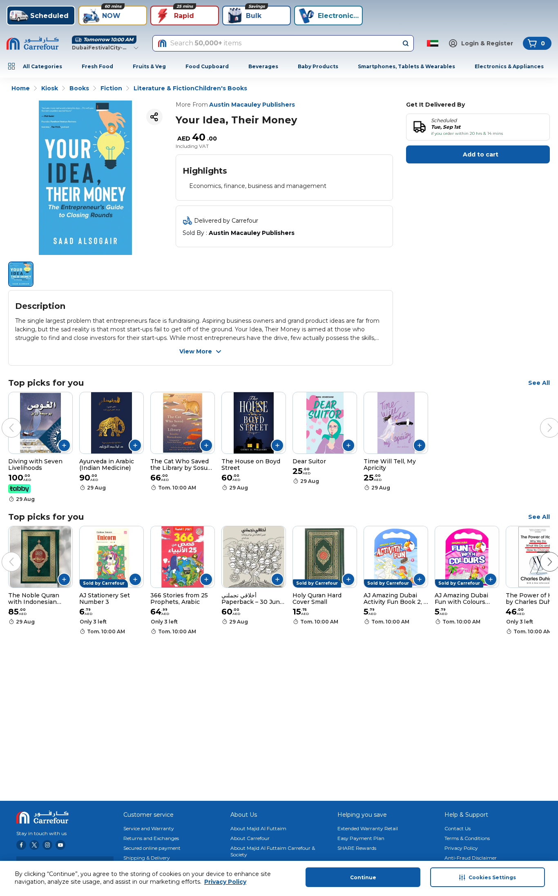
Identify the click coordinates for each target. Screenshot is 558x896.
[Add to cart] (64, 445)
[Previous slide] (3, 419)
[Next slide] (541, 419)
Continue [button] (363, 877)
